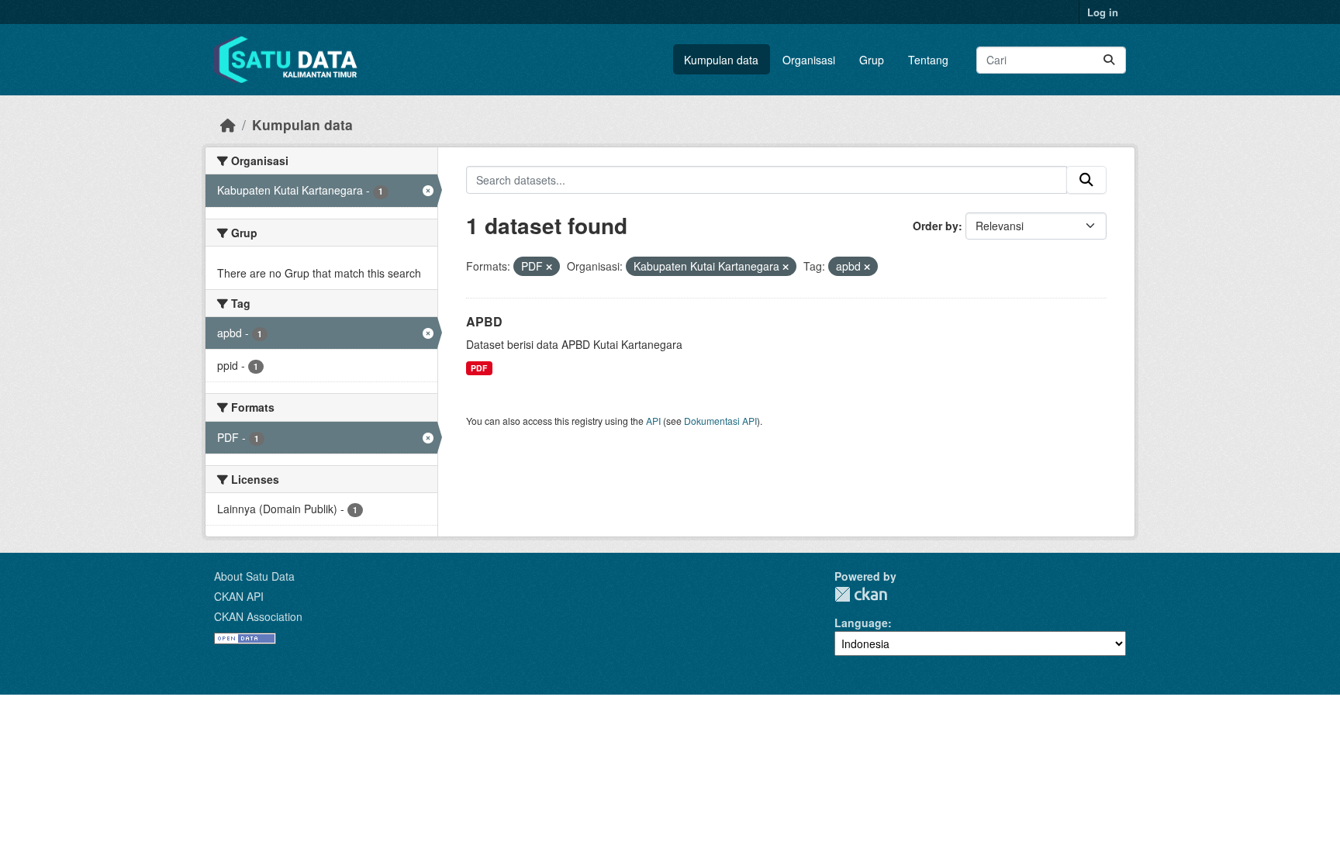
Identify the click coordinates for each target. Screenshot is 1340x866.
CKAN (860, 594)
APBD (484, 321)
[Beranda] (228, 124)
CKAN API (239, 596)
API (653, 420)
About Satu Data (254, 576)
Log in (1102, 12)
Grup (871, 59)
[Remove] (549, 266)
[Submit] (1108, 60)
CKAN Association (258, 616)
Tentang (928, 59)
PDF (479, 368)
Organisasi (808, 59)
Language (861, 622)
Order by (935, 225)
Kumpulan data (721, 59)
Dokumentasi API (720, 420)
